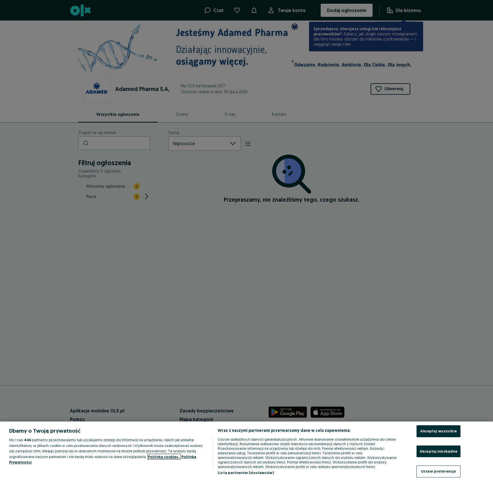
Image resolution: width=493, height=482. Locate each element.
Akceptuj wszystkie (438, 431)
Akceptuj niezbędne (438, 451)
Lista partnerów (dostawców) (246, 472)
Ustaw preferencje (438, 471)
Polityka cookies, (164, 456)
